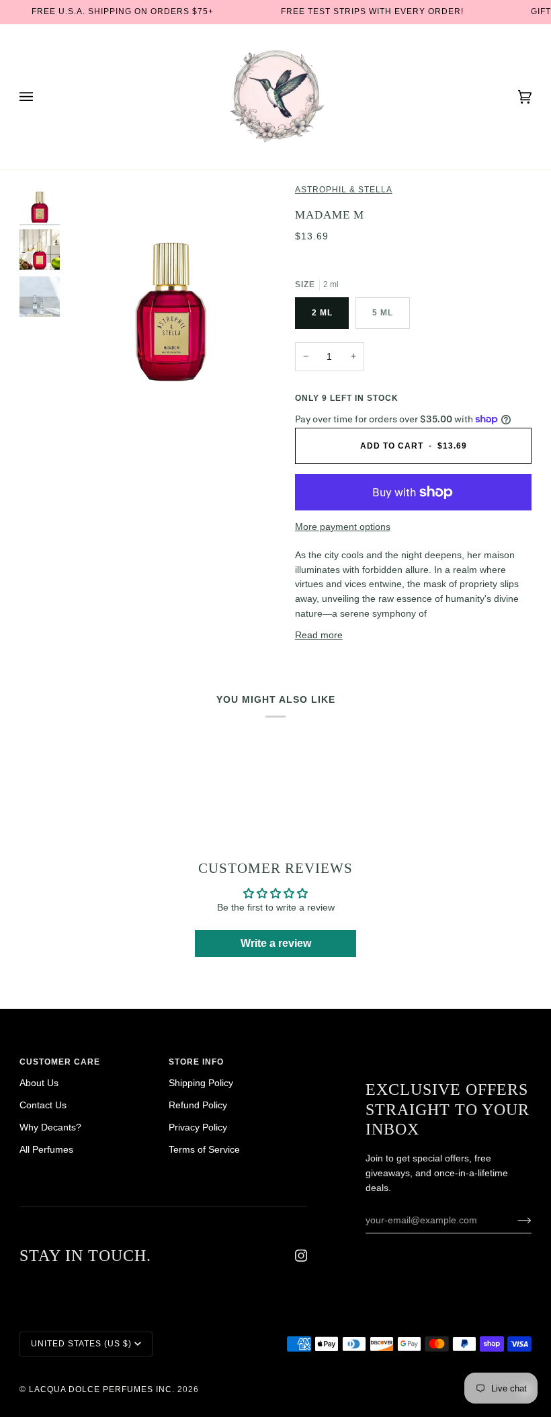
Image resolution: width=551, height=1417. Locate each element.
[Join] (514, 1220)
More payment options (342, 527)
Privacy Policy (198, 1127)
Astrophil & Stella (343, 189)
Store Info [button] (196, 1062)
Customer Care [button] (59, 1062)
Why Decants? (50, 1127)
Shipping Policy (201, 1083)
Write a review (276, 943)
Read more (319, 635)
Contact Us (43, 1105)
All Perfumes (46, 1150)
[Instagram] (301, 1256)
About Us (38, 1083)
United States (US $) (81, 1343)
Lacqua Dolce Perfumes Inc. (102, 1389)
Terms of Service (204, 1150)
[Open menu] (39, 96)
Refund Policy (198, 1105)
